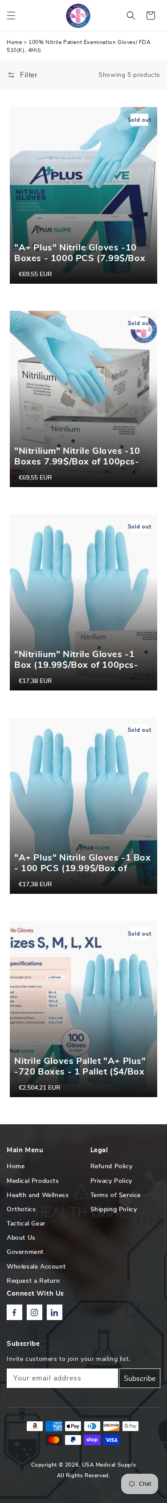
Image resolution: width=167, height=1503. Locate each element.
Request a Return (33, 1281)
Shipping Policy (113, 1209)
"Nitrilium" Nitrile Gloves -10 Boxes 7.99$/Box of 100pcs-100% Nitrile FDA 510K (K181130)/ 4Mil (77, 467)
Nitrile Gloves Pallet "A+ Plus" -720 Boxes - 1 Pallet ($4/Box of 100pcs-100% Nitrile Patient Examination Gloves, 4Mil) (82, 1077)
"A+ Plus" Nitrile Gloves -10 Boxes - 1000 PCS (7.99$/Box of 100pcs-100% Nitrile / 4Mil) (80, 258)
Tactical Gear (26, 1224)
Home (14, 42)
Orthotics (21, 1209)
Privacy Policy (111, 1181)
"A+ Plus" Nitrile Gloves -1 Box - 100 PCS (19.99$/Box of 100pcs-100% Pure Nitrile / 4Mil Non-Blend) (82, 873)
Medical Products (33, 1181)
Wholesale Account (36, 1267)
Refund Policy (111, 1166)
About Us (21, 1238)
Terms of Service (115, 1195)
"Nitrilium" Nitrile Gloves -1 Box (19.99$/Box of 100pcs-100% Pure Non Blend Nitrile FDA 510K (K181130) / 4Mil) (77, 670)
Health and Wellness (38, 1195)
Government (25, 1252)
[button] (11, 15)
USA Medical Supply (109, 1464)
